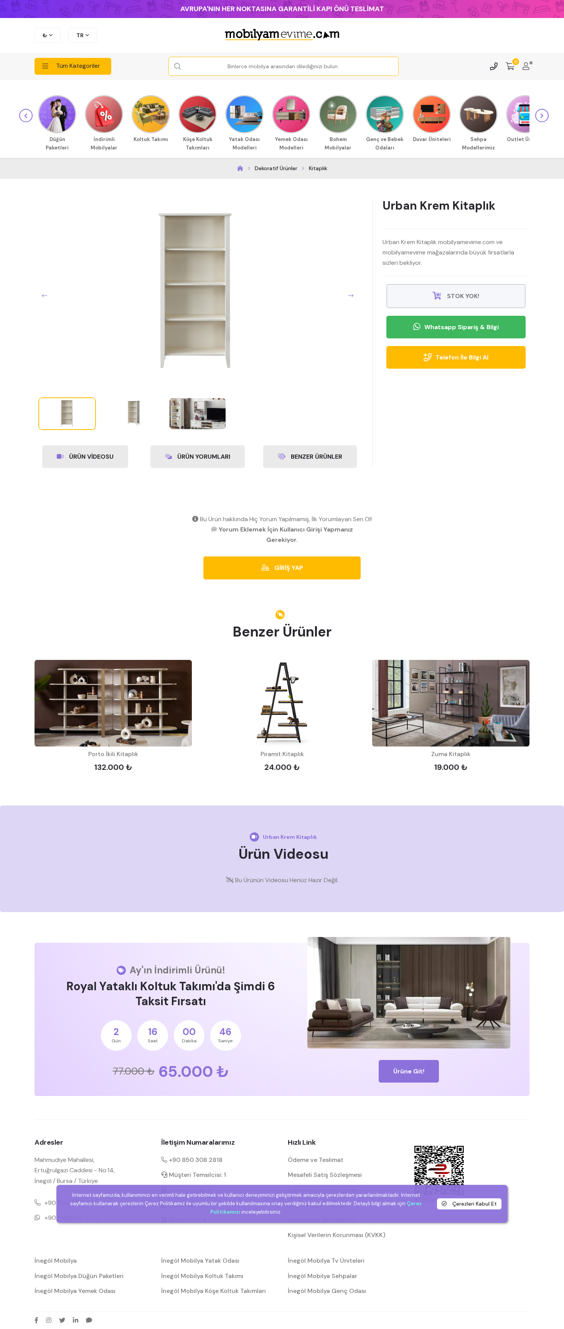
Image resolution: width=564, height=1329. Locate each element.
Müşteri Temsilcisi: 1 (196, 1175)
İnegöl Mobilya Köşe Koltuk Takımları (213, 1291)
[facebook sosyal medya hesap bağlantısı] (36, 1320)
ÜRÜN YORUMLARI (203, 457)
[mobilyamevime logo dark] (282, 35)
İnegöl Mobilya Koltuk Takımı (202, 1276)
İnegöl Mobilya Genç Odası (327, 1291)
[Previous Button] (44, 296)
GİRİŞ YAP (288, 568)
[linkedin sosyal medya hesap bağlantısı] (75, 1320)
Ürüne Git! (408, 1071)
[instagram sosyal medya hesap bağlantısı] (48, 1320)
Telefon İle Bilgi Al (461, 357)
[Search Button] (177, 66)
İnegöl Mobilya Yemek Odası (75, 1291)
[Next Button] (350, 296)
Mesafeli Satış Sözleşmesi (325, 1175)
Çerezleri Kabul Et (474, 1203)
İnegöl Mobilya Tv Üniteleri (326, 1261)
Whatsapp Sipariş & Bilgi (461, 327)
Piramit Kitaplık (282, 754)
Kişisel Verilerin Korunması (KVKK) (336, 1235)
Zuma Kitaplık (450, 754)
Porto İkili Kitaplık (113, 754)
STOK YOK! (462, 296)
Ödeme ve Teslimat (315, 1160)
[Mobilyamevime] (240, 168)
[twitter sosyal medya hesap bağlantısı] (62, 1320)
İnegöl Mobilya (56, 1261)
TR (80, 35)
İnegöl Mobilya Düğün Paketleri (79, 1276)
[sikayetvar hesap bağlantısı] (89, 1320)
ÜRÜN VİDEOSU (91, 457)
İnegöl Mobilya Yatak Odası (200, 1261)
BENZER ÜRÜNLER (315, 457)
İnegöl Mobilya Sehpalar (322, 1276)
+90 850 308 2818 (195, 1160)
